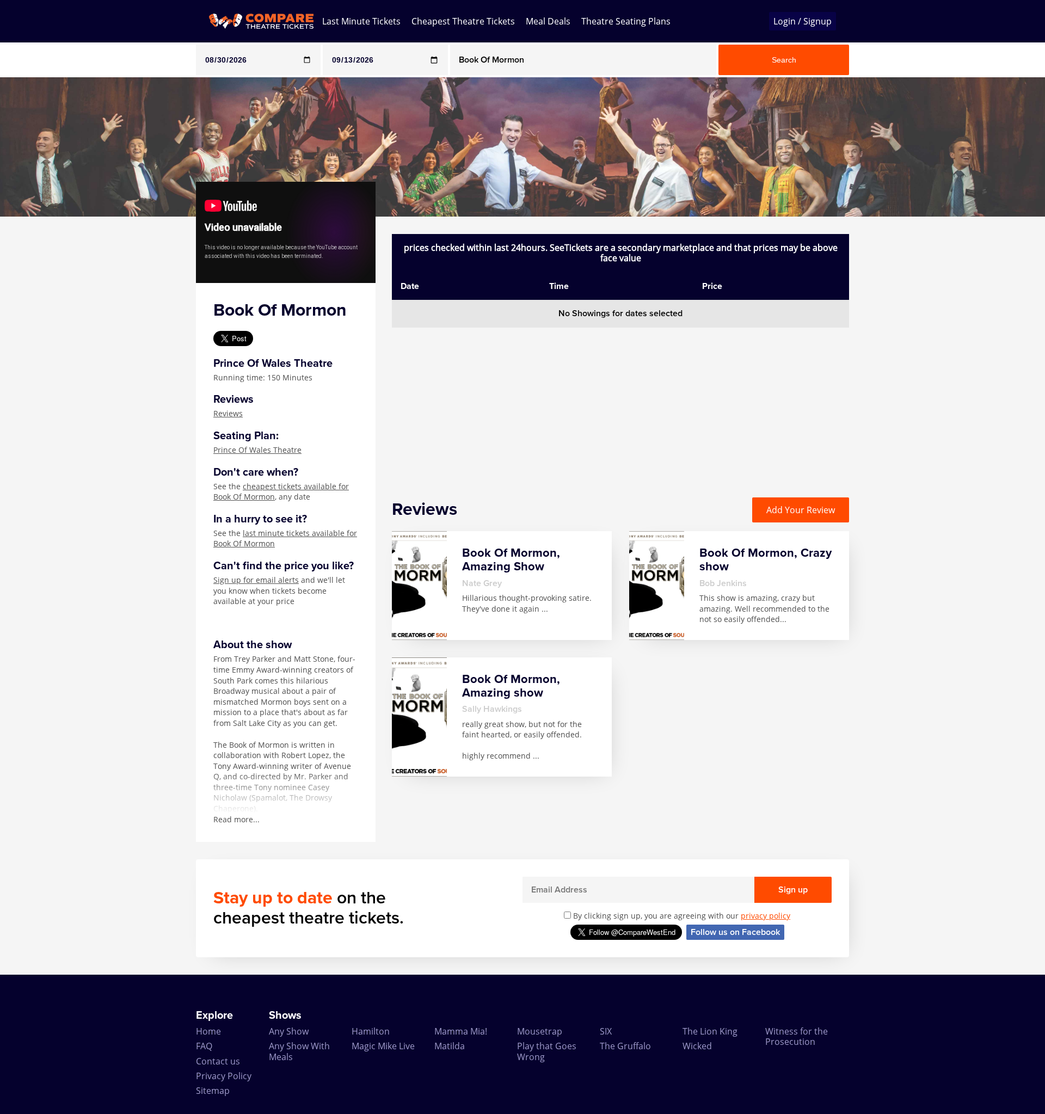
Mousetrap (539, 1031)
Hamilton (371, 1031)
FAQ (204, 1046)
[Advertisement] (44, 380)
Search (784, 60)
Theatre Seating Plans (626, 21)
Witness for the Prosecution (796, 1036)
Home (208, 1031)
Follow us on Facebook (735, 932)
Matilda (449, 1046)
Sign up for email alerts (256, 580)
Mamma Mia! (460, 1031)
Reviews (228, 413)
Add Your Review (800, 510)
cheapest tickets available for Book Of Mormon (281, 491)
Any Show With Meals (299, 1051)
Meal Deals (548, 21)
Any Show (289, 1031)
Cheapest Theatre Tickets (463, 21)
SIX (606, 1031)
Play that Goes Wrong (546, 1051)
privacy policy (765, 915)
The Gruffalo (625, 1046)
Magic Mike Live (383, 1046)
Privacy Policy (223, 1076)
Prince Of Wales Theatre (257, 450)
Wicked (697, 1046)
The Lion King (710, 1031)
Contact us (218, 1061)
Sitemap (213, 1091)
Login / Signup (802, 21)
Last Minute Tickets (361, 21)
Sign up (793, 889)
